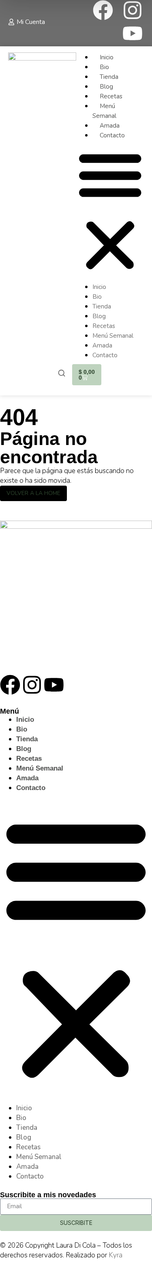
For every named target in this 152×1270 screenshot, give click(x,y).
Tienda (109, 77)
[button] (110, 211)
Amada (110, 126)
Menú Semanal (112, 336)
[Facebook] (103, 10)
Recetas (111, 96)
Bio (104, 67)
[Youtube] (132, 33)
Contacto (112, 135)
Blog (106, 86)
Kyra (115, 1255)
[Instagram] (132, 10)
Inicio (106, 57)
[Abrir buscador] (61, 374)
